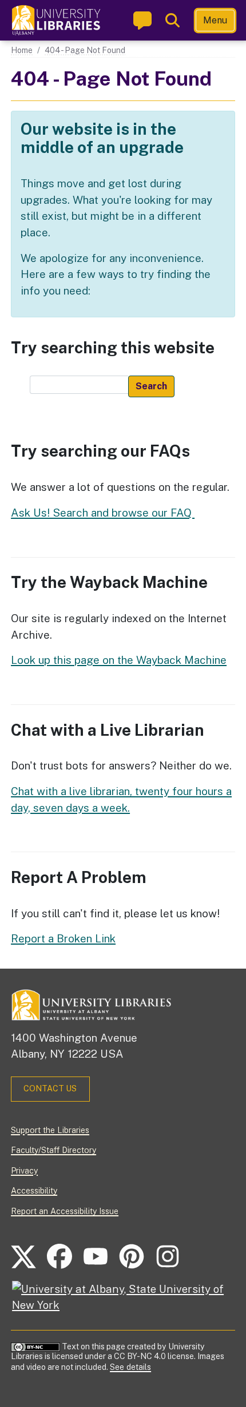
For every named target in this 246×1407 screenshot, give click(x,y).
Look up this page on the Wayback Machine (119, 660)
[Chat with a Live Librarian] (142, 20)
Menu (215, 20)
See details (130, 1367)
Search (151, 386)
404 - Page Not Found (85, 50)
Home (22, 50)
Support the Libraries (50, 1130)
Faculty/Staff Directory (53, 1150)
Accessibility (34, 1190)
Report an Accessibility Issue (64, 1211)
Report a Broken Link (63, 938)
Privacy (24, 1170)
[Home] (56, 20)
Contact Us (50, 1088)
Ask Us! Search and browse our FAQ (103, 512)
